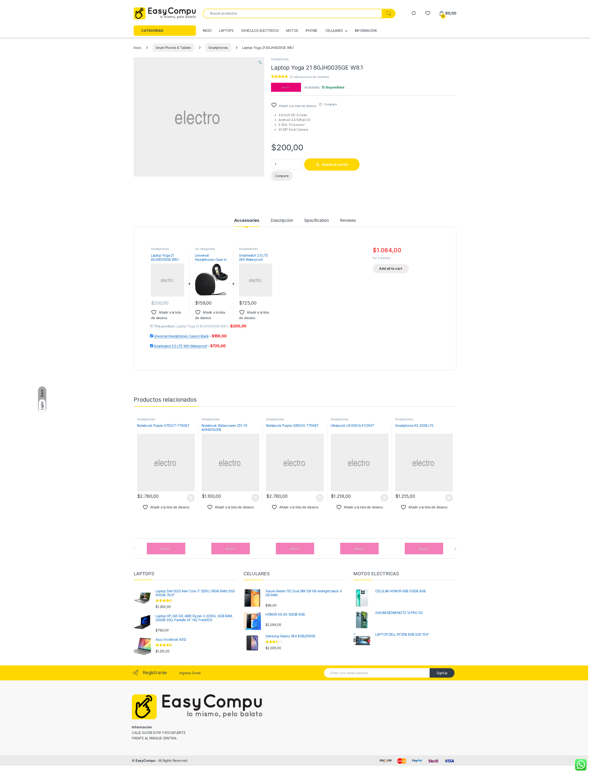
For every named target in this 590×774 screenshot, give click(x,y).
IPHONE (311, 31)
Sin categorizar (205, 249)
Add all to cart (390, 268)
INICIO (207, 31)
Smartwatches (248, 249)
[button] (260, 62)
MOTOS (292, 31)
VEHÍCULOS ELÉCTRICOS (260, 31)
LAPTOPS (226, 31)
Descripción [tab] (282, 220)
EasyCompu (145, 760)
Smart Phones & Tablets (173, 48)
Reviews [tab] (348, 220)
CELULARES (333, 31)
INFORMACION (366, 31)
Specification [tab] (316, 220)
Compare (330, 104)
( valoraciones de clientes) (309, 77)
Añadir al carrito (335, 164)
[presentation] (455, 549)
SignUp (442, 673)
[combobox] (292, 13)
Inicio (137, 48)
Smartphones (218, 48)
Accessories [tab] (246, 220)
